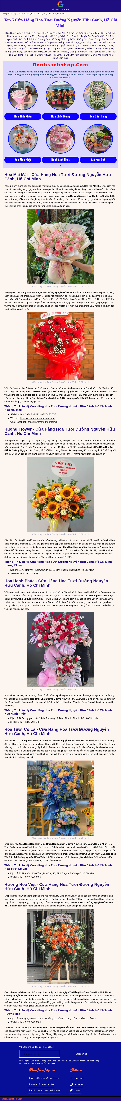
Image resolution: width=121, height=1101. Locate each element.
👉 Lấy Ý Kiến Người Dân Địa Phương (43, 1078)
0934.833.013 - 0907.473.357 (40, 414)
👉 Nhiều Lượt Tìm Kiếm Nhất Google (44, 1090)
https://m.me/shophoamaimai (43, 422)
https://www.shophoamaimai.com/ (37, 418)
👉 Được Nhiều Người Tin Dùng (41, 1084)
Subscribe (81, 1053)
